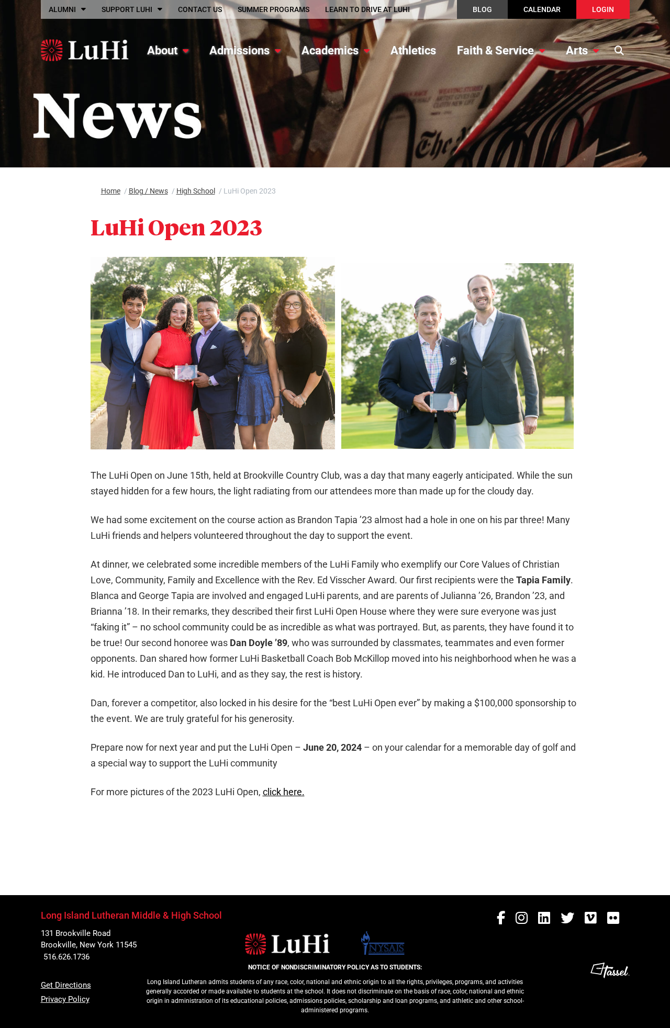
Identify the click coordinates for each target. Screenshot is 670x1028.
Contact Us (200, 9)
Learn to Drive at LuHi (367, 9)
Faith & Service (495, 50)
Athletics (413, 50)
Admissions (239, 50)
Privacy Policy (65, 999)
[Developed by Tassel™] (610, 991)
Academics (330, 50)
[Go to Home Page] (84, 50)
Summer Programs (273, 9)
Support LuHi (127, 9)
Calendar (542, 9)
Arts (577, 50)
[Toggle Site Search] (619, 50)
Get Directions (66, 985)
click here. (284, 791)
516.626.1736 (66, 957)
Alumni (62, 9)
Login (603, 9)
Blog (482, 9)
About (162, 50)
